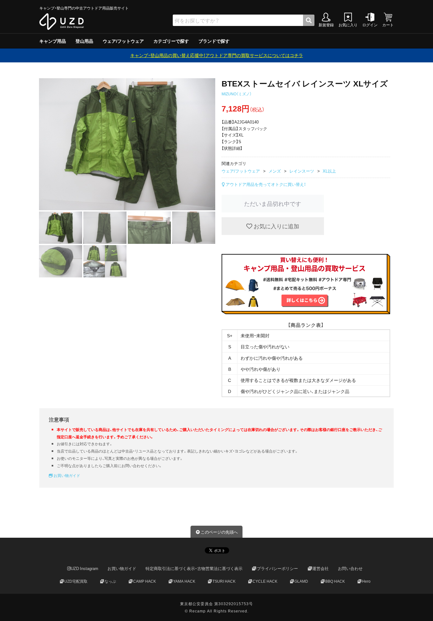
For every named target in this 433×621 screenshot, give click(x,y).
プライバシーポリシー (277, 569)
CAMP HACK (144, 581)
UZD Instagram (84, 569)
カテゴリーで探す (171, 41)
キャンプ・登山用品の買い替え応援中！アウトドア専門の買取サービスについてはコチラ (216, 55)
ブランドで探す (213, 41)
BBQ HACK (335, 581)
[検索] (308, 20)
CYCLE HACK (265, 581)
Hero (366, 581)
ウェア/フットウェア (123, 41)
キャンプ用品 (52, 41)
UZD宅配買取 (75, 581)
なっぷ (110, 581)
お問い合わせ (350, 569)
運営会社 (320, 569)
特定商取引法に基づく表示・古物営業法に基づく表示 (193, 569)
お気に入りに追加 (275, 226)
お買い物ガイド (66, 475)
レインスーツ (301, 171)
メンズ (274, 171)
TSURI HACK (224, 581)
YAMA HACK (184, 581)
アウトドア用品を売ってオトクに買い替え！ (265, 184)
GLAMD (301, 581)
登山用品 (84, 41)
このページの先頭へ (219, 532)
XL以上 (329, 171)
